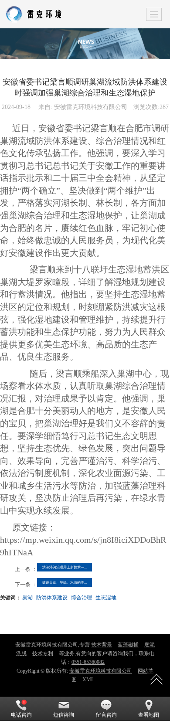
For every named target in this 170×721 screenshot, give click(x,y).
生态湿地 (105, 597)
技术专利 (42, 653)
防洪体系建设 (52, 597)
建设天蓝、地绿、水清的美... (64, 582)
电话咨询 (21, 715)
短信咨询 (63, 715)
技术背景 (101, 645)
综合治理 (81, 597)
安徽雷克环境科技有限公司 (100, 671)
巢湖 (27, 597)
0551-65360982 (88, 662)
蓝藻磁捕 (128, 645)
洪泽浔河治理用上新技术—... (64, 567)
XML (88, 680)
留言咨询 (106, 715)
